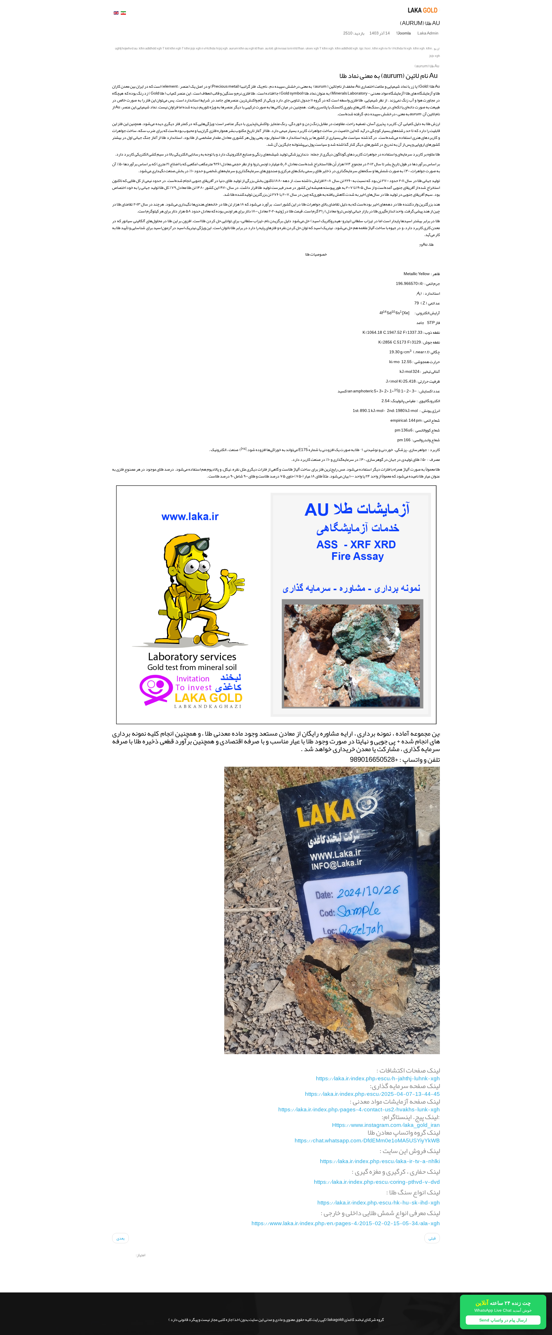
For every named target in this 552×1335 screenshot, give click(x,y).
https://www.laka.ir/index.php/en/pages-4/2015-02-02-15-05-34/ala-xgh (346, 1223)
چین (305, 194)
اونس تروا (260, 164)
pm (419, 420)
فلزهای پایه (267, 228)
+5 (376, 391)
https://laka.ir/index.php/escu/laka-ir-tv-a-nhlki (380, 1161)
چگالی (435, 352)
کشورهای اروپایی (427, 144)
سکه (142, 130)
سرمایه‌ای (404, 154)
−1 (403, 391)
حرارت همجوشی (427, 362)
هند (437, 204)
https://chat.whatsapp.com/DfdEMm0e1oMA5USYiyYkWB (367, 1140)
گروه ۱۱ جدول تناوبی (305, 100)
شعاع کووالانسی (427, 430)
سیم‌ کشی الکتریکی (149, 154)
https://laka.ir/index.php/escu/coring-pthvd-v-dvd (377, 1182)
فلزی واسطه (349, 100)
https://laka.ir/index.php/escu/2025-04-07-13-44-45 (372, 1094)
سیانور (127, 221)
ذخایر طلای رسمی (318, 171)
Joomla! (403, 33)
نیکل (227, 469)
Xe (405, 313)
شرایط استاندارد (197, 100)
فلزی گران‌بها (206, 130)
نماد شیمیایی (147, 107)
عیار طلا (424, 476)
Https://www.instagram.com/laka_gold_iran (386, 1125)
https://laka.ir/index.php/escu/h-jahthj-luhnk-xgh (378, 1078)
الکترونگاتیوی (429, 401)
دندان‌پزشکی (298, 154)
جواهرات (119, 130)
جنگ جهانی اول (138, 137)
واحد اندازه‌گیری (390, 211)
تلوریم (204, 107)
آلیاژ (406, 469)
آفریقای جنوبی (203, 181)
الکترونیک (233, 154)
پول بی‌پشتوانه (303, 144)
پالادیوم (213, 469)
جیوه (392, 228)
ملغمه (363, 228)
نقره (282, 228)
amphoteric (363, 391)
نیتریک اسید (323, 228)
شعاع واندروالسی (426, 440)
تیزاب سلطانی (362, 221)
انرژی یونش (431, 410)
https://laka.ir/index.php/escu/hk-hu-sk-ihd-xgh (378, 1202)
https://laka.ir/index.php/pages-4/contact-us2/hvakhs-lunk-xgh (359, 1109)
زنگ (405, 100)
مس (341, 469)
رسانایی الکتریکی (187, 154)
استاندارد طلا (291, 137)
